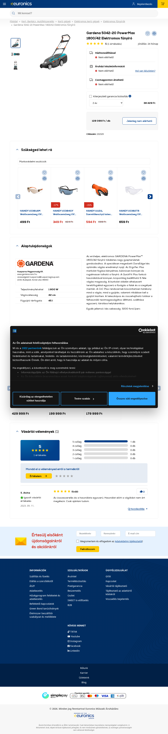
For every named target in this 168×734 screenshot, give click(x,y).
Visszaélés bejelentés (117, 599)
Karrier (84, 672)
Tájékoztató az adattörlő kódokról (119, 592)
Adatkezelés (36, 590)
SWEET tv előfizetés (78, 600)
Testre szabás (82, 398)
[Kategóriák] (4, 4)
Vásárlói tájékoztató (116, 585)
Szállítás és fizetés (39, 576)
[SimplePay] (84, 695)
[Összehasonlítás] (44, 178)
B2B (70, 605)
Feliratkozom (87, 549)
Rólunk (84, 668)
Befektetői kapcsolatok (42, 603)
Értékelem (36, 476)
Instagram (76, 641)
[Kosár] (163, 4)
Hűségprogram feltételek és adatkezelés (45, 597)
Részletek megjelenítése (135, 386)
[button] (145, 70)
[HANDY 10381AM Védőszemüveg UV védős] (34, 189)
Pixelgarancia (75, 585)
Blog (84, 682)
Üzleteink (84, 677)
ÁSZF (32, 585)
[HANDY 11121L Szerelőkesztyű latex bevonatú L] (100, 189)
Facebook (75, 645)
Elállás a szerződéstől (41, 581)
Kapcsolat (111, 581)
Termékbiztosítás (77, 581)
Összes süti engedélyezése (131, 398)
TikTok (73, 631)
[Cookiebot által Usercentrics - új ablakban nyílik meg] (141, 330)
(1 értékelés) (113, 43)
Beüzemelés (74, 590)
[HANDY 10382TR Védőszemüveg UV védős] (133, 189)
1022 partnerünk (32, 348)
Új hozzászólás (136, 508)
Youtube (75, 636)
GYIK (108, 576)
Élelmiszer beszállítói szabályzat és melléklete (43, 615)
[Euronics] (21, 4)
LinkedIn (75, 650)
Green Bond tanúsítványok (44, 608)
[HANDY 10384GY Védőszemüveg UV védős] (67, 189)
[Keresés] (154, 13)
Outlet (71, 595)
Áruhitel (72, 576)
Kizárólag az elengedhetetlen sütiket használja (36, 398)
